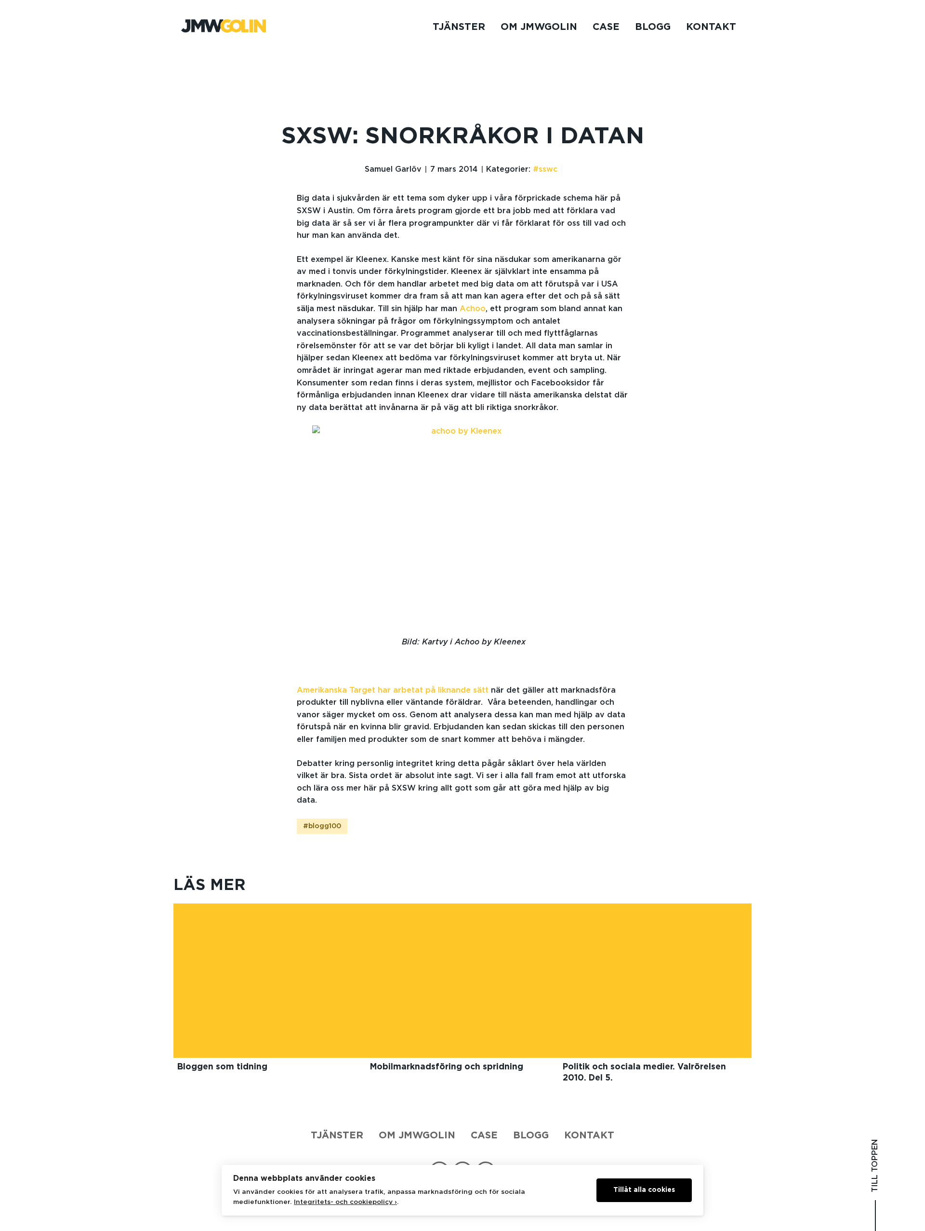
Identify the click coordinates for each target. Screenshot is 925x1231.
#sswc (545, 169)
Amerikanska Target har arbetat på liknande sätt (393, 690)
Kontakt (711, 27)
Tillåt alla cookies (644, 1190)
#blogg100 (322, 826)
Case (606, 27)
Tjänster (459, 27)
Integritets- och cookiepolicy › (345, 1202)
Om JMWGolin (539, 27)
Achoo (473, 309)
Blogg (653, 27)
